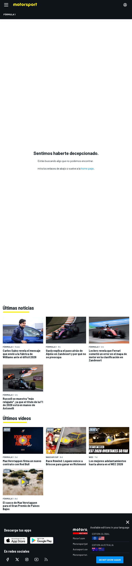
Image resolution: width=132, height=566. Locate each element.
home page (87, 168)
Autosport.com (81, 549)
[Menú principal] (6, 5)
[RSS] (46, 559)
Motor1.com (79, 538)
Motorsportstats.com (84, 554)
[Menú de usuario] (125, 4)
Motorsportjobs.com (83, 543)
